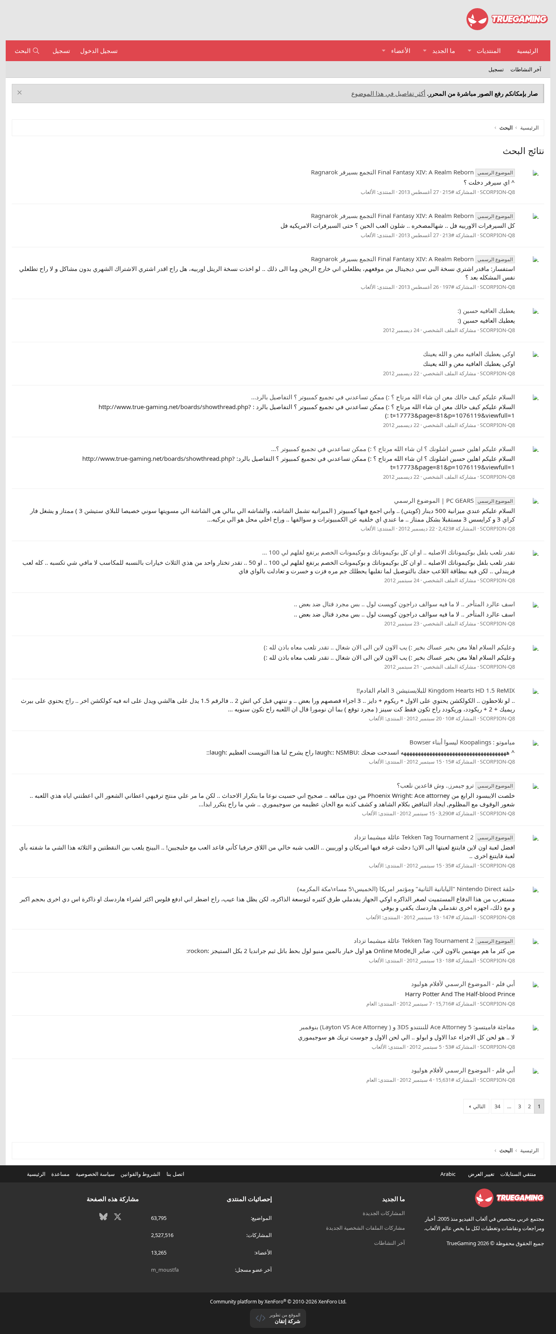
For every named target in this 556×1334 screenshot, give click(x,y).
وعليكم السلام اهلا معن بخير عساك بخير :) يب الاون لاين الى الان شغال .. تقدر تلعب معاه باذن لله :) (389, 647)
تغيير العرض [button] (481, 1174)
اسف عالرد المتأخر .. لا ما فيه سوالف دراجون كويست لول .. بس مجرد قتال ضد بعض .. (404, 604)
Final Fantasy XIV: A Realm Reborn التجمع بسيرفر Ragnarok (412, 172)
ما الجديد (443, 50)
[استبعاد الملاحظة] (20, 93)
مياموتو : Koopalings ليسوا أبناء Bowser (462, 742)
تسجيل (496, 69)
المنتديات (489, 50)
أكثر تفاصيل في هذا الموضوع (388, 93)
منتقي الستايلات (518, 1174)
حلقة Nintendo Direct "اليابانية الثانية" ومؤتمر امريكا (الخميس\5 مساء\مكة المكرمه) (406, 889)
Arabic (448, 1174)
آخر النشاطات (525, 69)
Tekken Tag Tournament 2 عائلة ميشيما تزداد (433, 837)
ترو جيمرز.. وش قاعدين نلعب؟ (455, 785)
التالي (479, 1106)
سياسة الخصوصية (95, 1174)
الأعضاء (400, 50)
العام (371, 1003)
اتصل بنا (175, 1174)
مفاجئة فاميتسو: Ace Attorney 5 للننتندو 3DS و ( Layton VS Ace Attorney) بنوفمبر (407, 1027)
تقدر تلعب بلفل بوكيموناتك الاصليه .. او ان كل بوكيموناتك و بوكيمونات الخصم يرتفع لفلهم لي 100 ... (388, 552)
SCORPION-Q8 (497, 192)
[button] (469, 50)
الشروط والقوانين (140, 1174)
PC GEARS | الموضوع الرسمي (453, 500)
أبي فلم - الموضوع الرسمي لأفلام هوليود (463, 984)
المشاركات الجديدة (384, 1213)
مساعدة (60, 1174)
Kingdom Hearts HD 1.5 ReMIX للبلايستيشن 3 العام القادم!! (436, 690)
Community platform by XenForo (278, 1301)
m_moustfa (165, 1269)
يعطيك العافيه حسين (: (486, 310)
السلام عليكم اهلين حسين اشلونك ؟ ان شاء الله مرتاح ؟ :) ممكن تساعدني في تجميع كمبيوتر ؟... (393, 449)
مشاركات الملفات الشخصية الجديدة (365, 1227)
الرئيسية (527, 50)
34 (497, 1106)
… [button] (509, 1106)
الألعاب (368, 192)
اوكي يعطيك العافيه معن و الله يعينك (469, 354)
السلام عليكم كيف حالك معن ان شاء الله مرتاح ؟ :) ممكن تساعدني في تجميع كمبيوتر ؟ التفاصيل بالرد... (383, 397)
